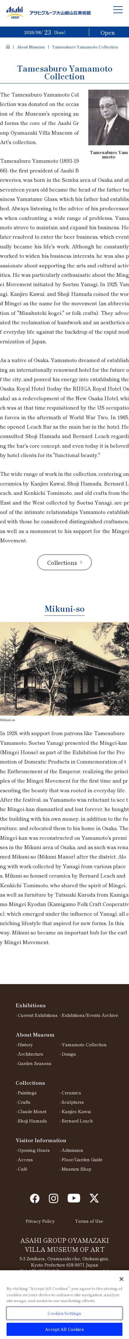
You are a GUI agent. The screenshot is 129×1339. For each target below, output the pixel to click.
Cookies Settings (64, 1313)
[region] (64, 1304)
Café (22, 1169)
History (25, 1044)
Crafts (24, 1102)
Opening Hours (34, 1150)
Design (69, 1054)
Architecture (30, 1054)
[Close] (121, 1279)
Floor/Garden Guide (82, 1159)
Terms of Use (89, 1221)
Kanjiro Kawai (76, 1111)
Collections (30, 1082)
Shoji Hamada (32, 1120)
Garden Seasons (34, 1063)
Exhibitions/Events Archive (90, 1015)
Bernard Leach (77, 1120)
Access (25, 1159)
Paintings (27, 1092)
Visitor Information (41, 1140)
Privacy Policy (40, 1221)
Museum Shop (76, 1169)
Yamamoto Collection (84, 1044)
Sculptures (73, 1102)
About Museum (31, 46)
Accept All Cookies (64, 1329)
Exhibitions (31, 1005)
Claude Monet (32, 1111)
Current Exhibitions (38, 1015)
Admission (72, 1150)
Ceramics (71, 1092)
